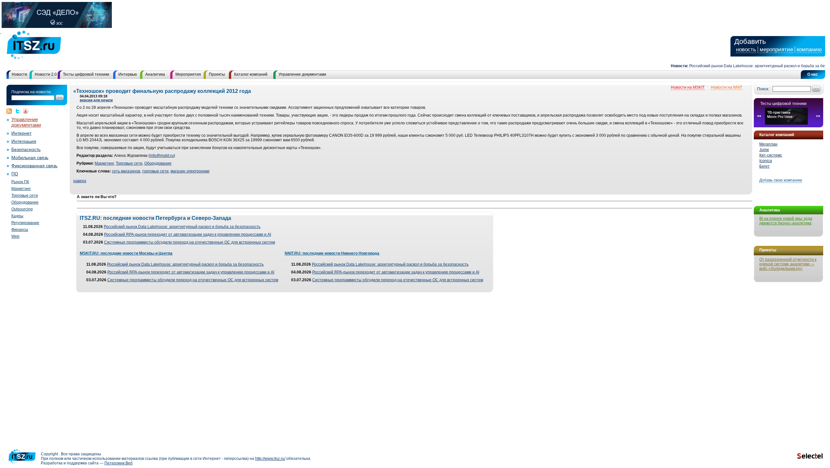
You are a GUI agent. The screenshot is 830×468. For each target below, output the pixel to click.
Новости (19, 74)
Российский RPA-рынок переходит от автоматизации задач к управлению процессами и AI (187, 234)
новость (746, 49)
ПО (14, 173)
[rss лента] (10, 111)
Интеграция (23, 141)
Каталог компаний (250, 74)
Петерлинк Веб (118, 463)
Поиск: (763, 89)
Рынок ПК (20, 182)
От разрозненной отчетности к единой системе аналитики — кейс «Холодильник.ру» (787, 264)
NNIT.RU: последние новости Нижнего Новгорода (332, 253)
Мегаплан (768, 144)
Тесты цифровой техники (86, 74)
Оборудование (25, 202)
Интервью (127, 74)
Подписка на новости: (31, 92)
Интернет (21, 133)
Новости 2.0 (46, 74)
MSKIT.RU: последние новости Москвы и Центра (126, 253)
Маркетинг (21, 188)
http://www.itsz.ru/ (270, 458)
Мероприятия (188, 74)
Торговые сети (24, 195)
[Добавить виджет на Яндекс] (26, 111)
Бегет (764, 166)
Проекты (217, 74)
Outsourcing (22, 209)
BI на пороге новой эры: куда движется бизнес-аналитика (785, 220)
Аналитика (155, 74)
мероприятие (776, 49)
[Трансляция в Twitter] (19, 111)
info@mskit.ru (162, 155)
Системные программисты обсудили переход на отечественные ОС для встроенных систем (189, 242)
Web (15, 236)
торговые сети (155, 171)
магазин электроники (190, 171)
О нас (812, 74)
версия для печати (96, 100)
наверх (79, 181)
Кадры (17, 216)
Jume (764, 149)
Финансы (19, 229)
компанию (809, 49)
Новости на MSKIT (688, 87)
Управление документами (302, 74)
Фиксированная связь (34, 165)
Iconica (765, 160)
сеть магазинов (126, 171)
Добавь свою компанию (780, 180)
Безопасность (26, 149)
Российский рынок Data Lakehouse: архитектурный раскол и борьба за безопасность (182, 226)
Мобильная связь (29, 157)
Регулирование (25, 223)
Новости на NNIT (726, 87)
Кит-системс (770, 155)
